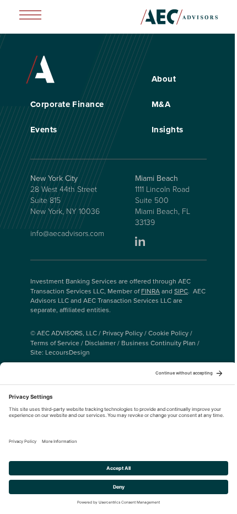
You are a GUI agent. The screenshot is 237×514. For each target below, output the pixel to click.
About (164, 79)
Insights (168, 130)
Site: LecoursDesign (60, 352)
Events (43, 130)
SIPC (181, 291)
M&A (161, 104)
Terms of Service (54, 343)
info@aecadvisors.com (67, 233)
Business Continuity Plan (158, 343)
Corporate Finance (67, 104)
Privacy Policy (123, 333)
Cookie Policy (168, 333)
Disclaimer (100, 343)
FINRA (150, 291)
